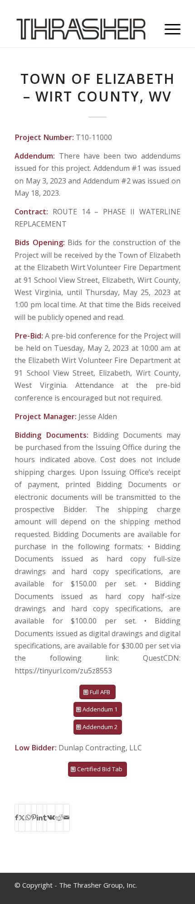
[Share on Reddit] (59, 817)
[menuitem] (168, 29)
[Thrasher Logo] (81, 29)
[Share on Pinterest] (33, 817)
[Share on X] (22, 817)
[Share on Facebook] (16, 817)
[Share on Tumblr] (45, 817)
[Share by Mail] (66, 817)
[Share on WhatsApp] (28, 817)
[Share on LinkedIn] (40, 817)
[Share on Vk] (51, 817)
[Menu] (168, 29)
